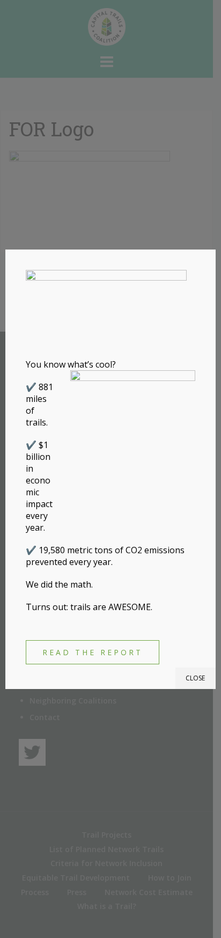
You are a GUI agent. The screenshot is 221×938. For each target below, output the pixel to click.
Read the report (92, 652)
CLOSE (195, 678)
